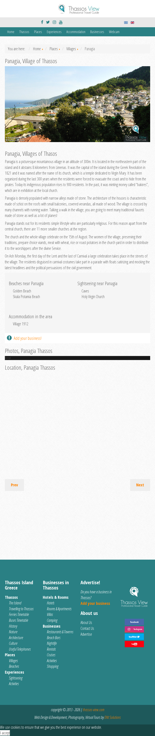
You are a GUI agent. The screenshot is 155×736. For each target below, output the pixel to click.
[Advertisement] (77, 523)
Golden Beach (22, 291)
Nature (13, 631)
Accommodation (75, 31)
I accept (5, 733)
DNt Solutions (112, 717)
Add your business (95, 603)
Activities (14, 683)
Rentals (51, 649)
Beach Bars (53, 637)
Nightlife (52, 643)
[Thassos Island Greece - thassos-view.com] (77, 8)
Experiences (54, 31)
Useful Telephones (20, 649)
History (13, 626)
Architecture (16, 637)
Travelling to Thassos (21, 608)
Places (38, 31)
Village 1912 (20, 324)
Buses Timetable (18, 620)
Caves (85, 291)
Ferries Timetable (19, 614)
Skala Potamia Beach (26, 296)
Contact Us (87, 628)
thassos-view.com (93, 709)
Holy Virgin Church (93, 296)
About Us (86, 622)
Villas (50, 614)
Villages (13, 660)
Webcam (114, 31)
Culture (13, 643)
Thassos (24, 31)
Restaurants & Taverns (60, 631)
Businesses (97, 31)
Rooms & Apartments (59, 608)
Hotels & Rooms (55, 597)
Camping (52, 620)
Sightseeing (15, 678)
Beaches (14, 666)
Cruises (51, 654)
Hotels (50, 603)
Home (10, 31)
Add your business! (28, 338)
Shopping (52, 666)
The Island (15, 603)
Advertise (86, 634)
